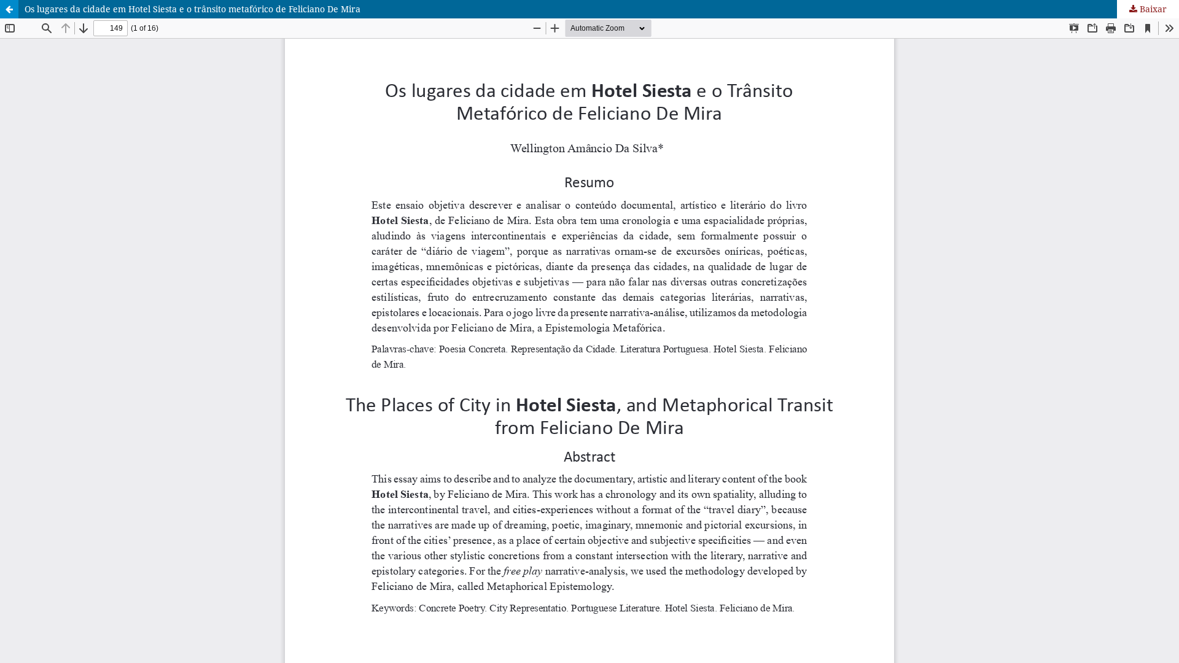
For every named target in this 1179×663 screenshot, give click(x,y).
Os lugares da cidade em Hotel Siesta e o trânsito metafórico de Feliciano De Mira (192, 9)
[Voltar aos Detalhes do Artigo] (9, 9)
